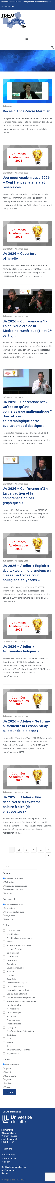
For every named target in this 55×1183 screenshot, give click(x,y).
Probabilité (11, 1016)
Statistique (11, 1035)
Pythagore (11, 1027)
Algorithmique (12, 934)
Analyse (9, 941)
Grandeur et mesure (15, 986)
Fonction (10, 971)
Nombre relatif (12, 1008)
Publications (10, 882)
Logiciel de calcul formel (16, 994)
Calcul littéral (12, 956)
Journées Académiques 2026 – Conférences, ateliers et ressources (26, 182)
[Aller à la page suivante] (48, 855)
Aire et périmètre (13, 930)
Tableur (9, 1042)
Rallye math (10, 915)
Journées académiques (14, 912)
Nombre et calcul (13, 1005)
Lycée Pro (9, 1083)
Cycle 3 (8, 1068)
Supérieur (9, 1087)
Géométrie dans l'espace (16, 982)
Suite (8, 1038)
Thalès (9, 1046)
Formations (10, 908)
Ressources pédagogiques (16, 886)
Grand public (10, 1076)
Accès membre (7, 6)
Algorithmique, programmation (19, 938)
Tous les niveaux (12, 1064)
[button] (26, 38)
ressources (22, 173)
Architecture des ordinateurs (18, 945)
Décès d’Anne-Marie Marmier (26, 111)
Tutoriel (8, 893)
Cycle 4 (8, 1072)
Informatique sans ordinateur (19, 990)
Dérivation (11, 964)
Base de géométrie (14, 949)
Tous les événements (14, 904)
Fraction (10, 975)
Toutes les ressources (14, 878)
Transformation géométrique (18, 1049)
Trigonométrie (12, 1053)
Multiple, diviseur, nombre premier (21, 1001)
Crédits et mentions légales (13, 1167)
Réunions (9, 919)
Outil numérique (13, 1012)
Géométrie (11, 979)
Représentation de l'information (20, 1031)
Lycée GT (9, 1079)
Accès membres (8, 1170)
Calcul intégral (12, 953)
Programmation (13, 1020)
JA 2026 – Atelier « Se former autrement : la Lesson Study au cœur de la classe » (27, 726)
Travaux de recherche (14, 889)
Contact (4, 1173)
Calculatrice (11, 960)
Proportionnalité (13, 1023)
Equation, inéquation (15, 968)
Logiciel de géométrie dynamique (20, 997)
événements (9, 106)
